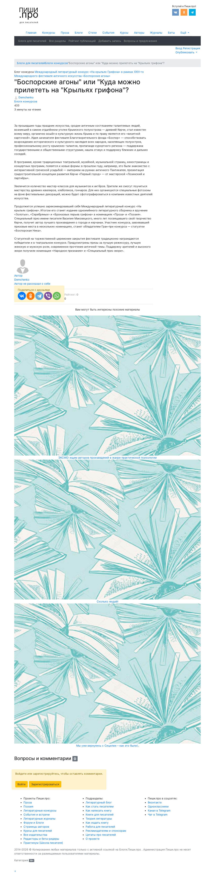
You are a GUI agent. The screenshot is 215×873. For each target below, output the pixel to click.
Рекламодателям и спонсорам (106, 830)
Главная (31, 32)
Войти (21, 784)
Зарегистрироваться (45, 784)
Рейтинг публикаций (82, 41)
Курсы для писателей (38, 830)
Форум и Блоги (34, 822)
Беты (171, 32)
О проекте (92, 838)
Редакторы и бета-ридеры (41, 838)
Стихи (92, 32)
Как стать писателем (100, 806)
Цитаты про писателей (101, 834)
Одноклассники (158, 806)
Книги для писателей (100, 814)
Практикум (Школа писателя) (43, 842)
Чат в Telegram (157, 814)
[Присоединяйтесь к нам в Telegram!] (192, 12)
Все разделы (57, 41)
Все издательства (35, 834)
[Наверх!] (16, 867)
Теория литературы (99, 818)
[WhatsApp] (57, 296)
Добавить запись (109, 41)
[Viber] (48, 296)
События (108, 32)
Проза (65, 32)
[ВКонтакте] (22, 296)
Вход (179, 48)
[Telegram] (39, 296)
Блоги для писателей (32, 41)
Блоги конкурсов (25, 101)
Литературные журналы (39, 818)
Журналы (156, 32)
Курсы (124, 32)
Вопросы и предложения (140, 41)
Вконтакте (155, 802)
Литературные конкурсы (40, 810)
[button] (185, 32)
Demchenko (26, 97)
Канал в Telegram (159, 810)
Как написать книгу (99, 810)
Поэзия (28, 806)
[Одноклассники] (31, 296)
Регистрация (191, 48)
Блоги (79, 32)
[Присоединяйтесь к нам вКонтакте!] (175, 12)
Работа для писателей (100, 826)
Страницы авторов (36, 826)
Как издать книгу (97, 822)
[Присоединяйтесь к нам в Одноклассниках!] (184, 12)
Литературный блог (99, 802)
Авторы (139, 32)
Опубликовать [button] (185, 52)
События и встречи (37, 814)
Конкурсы (48, 32)
